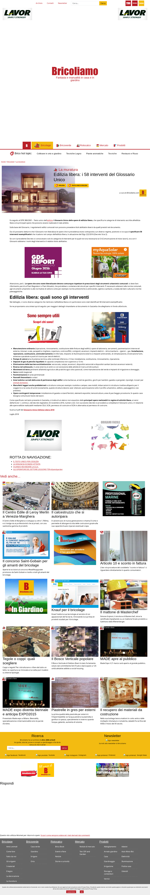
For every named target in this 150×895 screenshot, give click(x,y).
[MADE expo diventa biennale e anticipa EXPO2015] (26, 692)
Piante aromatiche (94, 153)
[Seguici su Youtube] (6, 3)
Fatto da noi (11, 856)
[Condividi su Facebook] (4, 221)
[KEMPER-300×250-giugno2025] (110, 327)
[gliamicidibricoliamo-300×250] (43, 327)
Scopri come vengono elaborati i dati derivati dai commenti (65, 835)
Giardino (34, 851)
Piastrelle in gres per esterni (73, 710)
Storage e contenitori (108, 872)
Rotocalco (56, 841)
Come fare (10, 851)
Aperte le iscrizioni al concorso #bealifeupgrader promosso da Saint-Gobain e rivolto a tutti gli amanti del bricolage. (26, 572)
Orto (33, 861)
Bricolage (10, 162)
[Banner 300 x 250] (110, 262)
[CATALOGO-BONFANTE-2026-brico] (75, 547)
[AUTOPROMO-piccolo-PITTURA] (112, 770)
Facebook (22, 755)
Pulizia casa (126, 866)
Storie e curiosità (62, 861)
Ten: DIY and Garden (85, 852)
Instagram (82, 755)
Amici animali (11, 846)
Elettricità (125, 856)
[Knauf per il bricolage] (75, 593)
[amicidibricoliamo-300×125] (37, 770)
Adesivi (124, 846)
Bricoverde (32, 841)
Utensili (125, 871)
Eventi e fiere (60, 851)
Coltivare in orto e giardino (49, 153)
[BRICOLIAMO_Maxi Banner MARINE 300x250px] (124, 498)
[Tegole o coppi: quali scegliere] (26, 641)
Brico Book (59, 846)
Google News (141, 755)
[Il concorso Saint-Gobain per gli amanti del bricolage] (26, 545)
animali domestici (20, 382)
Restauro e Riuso (130, 153)
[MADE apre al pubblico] (123, 641)
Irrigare (34, 856)
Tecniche (112, 153)
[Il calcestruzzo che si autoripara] (75, 496)
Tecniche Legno (73, 153)
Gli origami (10, 861)
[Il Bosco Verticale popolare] (75, 641)
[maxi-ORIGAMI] (110, 435)
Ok (82, 892)
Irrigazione (108, 866)
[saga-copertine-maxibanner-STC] (43, 262)
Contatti (50, 3)
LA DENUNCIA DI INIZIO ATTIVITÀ (26, 464)
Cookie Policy (71, 892)
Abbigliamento (110, 846)
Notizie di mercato (87, 846)
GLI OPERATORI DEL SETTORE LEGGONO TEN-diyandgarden (38, 469)
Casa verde (35, 846)
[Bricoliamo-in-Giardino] (26, 596)
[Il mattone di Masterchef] (123, 594)
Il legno (9, 871)
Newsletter (62, 3)
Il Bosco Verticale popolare (72, 659)
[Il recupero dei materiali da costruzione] (123, 692)
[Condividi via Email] (4, 241)
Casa (106, 856)
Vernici (107, 879)
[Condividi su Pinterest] (4, 226)
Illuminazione (127, 861)
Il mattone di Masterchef (119, 612)
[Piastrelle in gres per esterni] (75, 692)
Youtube (51, 755)
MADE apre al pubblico (118, 659)
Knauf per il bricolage (68, 610)
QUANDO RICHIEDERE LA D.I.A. (26, 467)
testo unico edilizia (79, 185)
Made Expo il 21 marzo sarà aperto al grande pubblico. (123, 663)
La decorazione (12, 876)
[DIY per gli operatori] (128, 3)
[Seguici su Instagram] (14, 3)
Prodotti (103, 841)
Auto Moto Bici (128, 851)
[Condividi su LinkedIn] (4, 231)
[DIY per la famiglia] (135, 3)
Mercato (79, 841)
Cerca (103, 3)
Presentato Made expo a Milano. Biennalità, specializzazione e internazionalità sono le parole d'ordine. (23, 721)
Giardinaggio (109, 861)
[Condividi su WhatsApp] (4, 236)
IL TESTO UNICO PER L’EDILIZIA (26, 461)
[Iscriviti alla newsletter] (112, 740)
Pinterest (111, 755)
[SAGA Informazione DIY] (141, 3)
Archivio (39, 3)
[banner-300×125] (17, 14)
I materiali (10, 866)
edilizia (62, 185)
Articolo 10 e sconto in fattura (123, 563)
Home (3, 162)
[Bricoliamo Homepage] (27, 145)
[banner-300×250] (43, 435)
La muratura (20, 162)
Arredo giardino (110, 851)
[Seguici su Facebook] (10, 3)
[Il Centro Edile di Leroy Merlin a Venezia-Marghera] (26, 496)
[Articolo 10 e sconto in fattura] (123, 546)
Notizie (58, 856)
